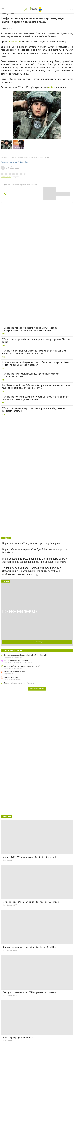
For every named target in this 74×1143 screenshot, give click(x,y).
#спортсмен (4, 162)
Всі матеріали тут (37, 642)
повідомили (14, 41)
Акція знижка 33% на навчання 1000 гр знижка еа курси (31, 902)
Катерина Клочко (11, 167)
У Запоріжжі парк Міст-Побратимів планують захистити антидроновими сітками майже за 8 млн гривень (29, 329)
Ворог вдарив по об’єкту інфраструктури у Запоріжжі (31, 543)
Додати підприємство (37, 688)
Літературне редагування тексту (18, 1037)
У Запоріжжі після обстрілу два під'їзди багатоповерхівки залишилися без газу (30, 375)
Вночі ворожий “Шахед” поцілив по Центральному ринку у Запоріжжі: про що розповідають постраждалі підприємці (34, 560)
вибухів (52, 87)
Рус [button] (67, 9)
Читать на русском (7, 28)
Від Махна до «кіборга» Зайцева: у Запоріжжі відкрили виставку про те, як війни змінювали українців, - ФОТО (36, 386)
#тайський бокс (23, 162)
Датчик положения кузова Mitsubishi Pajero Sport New (29, 947)
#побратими (13, 162)
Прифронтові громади (19, 611)
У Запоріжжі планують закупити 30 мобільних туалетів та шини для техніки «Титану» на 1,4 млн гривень (35, 398)
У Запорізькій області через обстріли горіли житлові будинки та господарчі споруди (33, 409)
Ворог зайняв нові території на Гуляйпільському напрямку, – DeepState (35, 551)
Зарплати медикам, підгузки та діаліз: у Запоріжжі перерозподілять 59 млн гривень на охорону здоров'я (35, 363)
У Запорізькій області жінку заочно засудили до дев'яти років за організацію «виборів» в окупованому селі (34, 352)
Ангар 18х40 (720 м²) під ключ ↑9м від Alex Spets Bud (29, 857)
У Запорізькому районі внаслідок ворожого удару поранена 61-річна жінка (36, 340)
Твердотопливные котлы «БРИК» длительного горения (29, 992)
